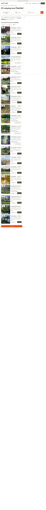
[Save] (2, 27)
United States (6, 5)
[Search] (42, 12)
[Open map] (34, 45)
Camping (15, 5)
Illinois (9, 5)
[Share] (4, 27)
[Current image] (4, 34)
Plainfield (11, 5)
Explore (2, 5)
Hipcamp (6, 16)
